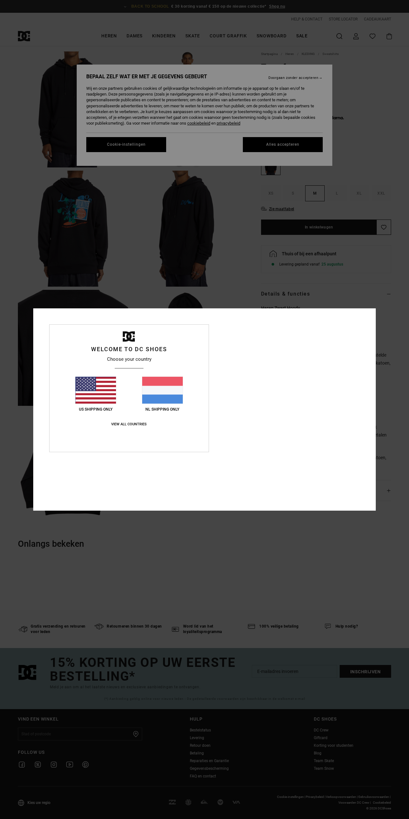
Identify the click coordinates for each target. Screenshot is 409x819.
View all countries (129, 424)
